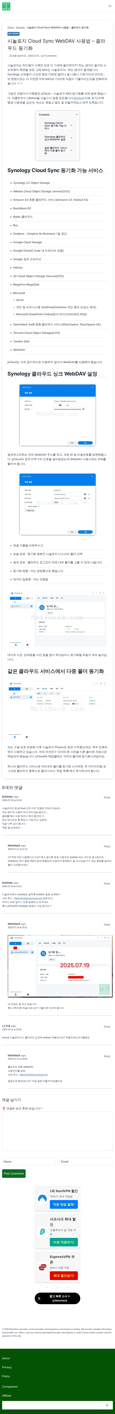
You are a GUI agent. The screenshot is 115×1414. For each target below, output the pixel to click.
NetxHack (14, 845)
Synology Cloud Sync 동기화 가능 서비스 (55, 126)
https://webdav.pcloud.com (28, 898)
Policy (6, 1376)
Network (20, 27)
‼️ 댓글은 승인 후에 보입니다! (22, 1108)
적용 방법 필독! (64, 1204)
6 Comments (50, 55)
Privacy (7, 1367)
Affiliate (6, 1395)
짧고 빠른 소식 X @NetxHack (60, 1298)
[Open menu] (110, 6)
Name (7, 1161)
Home (10, 27)
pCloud (79, 98)
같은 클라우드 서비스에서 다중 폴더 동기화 (55, 150)
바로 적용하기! (63, 1242)
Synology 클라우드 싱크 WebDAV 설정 (55, 138)
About (6, 1358)
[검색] (107, 1405)
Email (64, 1161)
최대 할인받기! (63, 1275)
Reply (107, 797)
